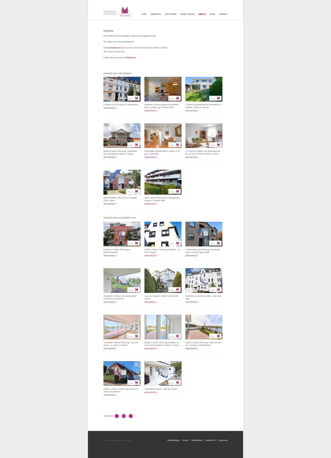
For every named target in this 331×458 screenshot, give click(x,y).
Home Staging (187, 14)
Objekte (202, 14)
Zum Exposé (108, 108)
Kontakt (223, 14)
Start (144, 14)
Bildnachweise (196, 440)
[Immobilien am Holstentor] (119, 11)
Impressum (223, 440)
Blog (212, 14)
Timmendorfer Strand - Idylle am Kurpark (160, 389)
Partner (185, 440)
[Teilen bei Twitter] (124, 416)
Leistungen (170, 14)
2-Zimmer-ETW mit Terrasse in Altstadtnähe (120, 105)
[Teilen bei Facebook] (117, 416)
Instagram (130, 57)
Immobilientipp (173, 440)
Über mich (156, 14)
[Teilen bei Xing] (130, 416)
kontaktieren (115, 47)
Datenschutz (211, 440)
